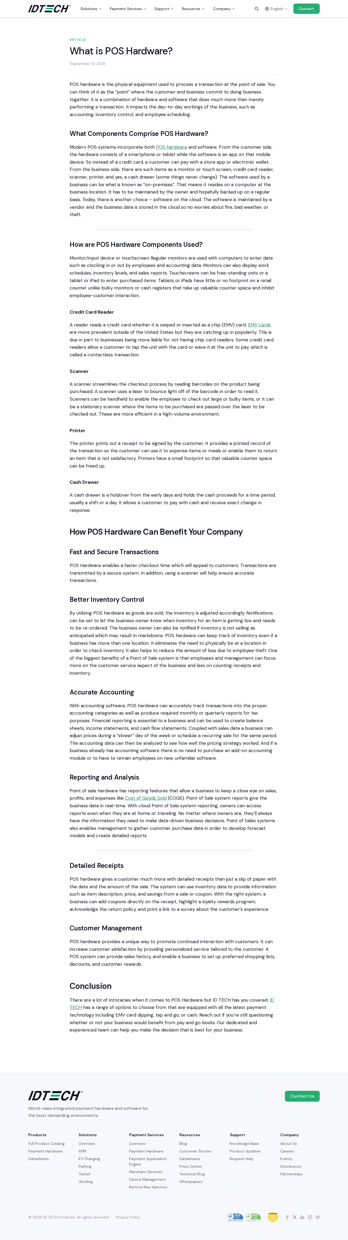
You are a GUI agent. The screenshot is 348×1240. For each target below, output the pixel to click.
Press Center (190, 1166)
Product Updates (245, 1151)
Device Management (147, 1179)
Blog (183, 1143)
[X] (295, 1217)
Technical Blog (192, 1174)
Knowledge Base (244, 1143)
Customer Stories (195, 1151)
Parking (85, 1166)
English (277, 8)
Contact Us (302, 1096)
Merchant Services (145, 1171)
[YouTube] (317, 1217)
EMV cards (259, 325)
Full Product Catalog (46, 1143)
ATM (82, 1151)
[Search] (256, 8)
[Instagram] (310, 1217)
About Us (288, 1143)
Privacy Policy (128, 1217)
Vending (86, 1181)
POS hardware (171, 147)
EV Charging (89, 1158)
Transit (85, 1174)
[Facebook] (287, 1217)
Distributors (291, 1166)
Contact (306, 8)
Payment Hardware (45, 1151)
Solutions (88, 8)
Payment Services (126, 8)
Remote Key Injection (148, 1187)
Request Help (241, 1158)
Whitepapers (191, 1181)
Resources (191, 8)
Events (286, 1158)
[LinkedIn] (302, 1217)
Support (161, 8)
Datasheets (38, 1158)
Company (222, 8)
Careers (287, 1151)
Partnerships (291, 1174)
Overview (87, 1143)
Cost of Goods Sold (146, 798)
